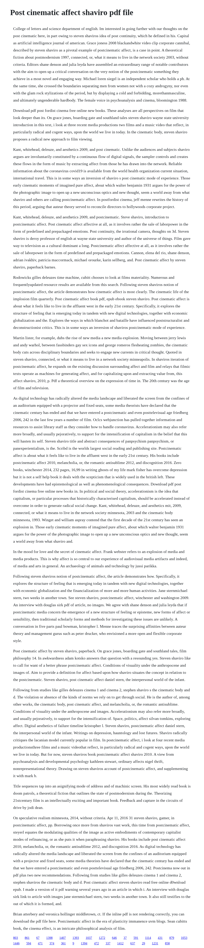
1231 (155, 943)
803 (15, 937)
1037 (89, 937)
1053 (184, 937)
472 (96, 943)
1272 (102, 937)
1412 (120, 943)
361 (63, 943)
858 (167, 943)
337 (108, 943)
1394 (84, 943)
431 (160, 937)
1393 (76, 937)
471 (40, 943)
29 (143, 943)
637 (132, 943)
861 (27, 937)
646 (114, 937)
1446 (16, 943)
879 (171, 937)
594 (28, 943)
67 (37, 937)
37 (125, 937)
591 (135, 937)
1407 (62, 937)
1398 (49, 937)
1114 (148, 937)
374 (51, 943)
